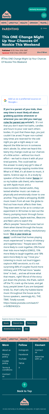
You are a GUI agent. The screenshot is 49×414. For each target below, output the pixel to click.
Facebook (23, 355)
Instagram (23, 350)
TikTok (21, 363)
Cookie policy (5, 362)
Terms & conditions (7, 369)
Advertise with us (39, 358)
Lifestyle (13, 23)
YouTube (23, 359)
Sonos (36, 178)
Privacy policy (5, 356)
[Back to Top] (24, 385)
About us (6, 350)
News (4, 23)
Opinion (34, 23)
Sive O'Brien (42, 52)
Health (23, 23)
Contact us (6, 375)
